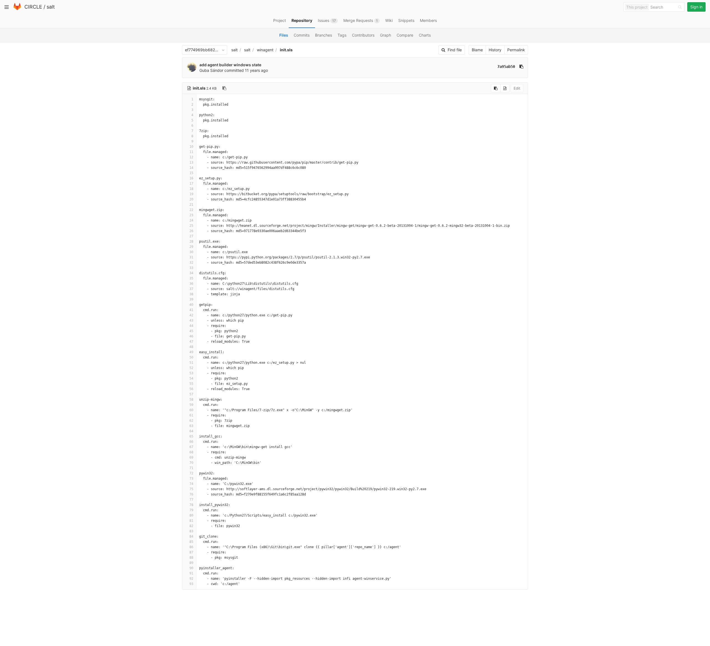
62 (191, 421)
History (495, 49)
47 (191, 342)
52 (191, 368)
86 (191, 547)
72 (191, 473)
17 (191, 183)
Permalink (516, 49)
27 (191, 236)
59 (191, 405)
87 (191, 552)
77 (191, 500)
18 (191, 189)
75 (191, 489)
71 (191, 468)
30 (191, 252)
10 (191, 147)
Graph (385, 35)
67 (191, 447)
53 (191, 373)
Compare (405, 35)
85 (191, 542)
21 (191, 205)
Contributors (363, 35)
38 (191, 294)
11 (191, 152)
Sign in (696, 6)
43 (191, 320)
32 (191, 262)
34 (191, 273)
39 (191, 299)
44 (191, 326)
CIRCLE (33, 7)
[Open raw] (504, 88)
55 (191, 384)
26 (191, 231)
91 (191, 573)
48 (191, 347)
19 (191, 194)
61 (191, 415)
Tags (342, 35)
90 (191, 568)
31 (191, 257)
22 (191, 210)
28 (191, 241)
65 (191, 436)
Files (283, 35)
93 (191, 584)
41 (191, 310)
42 (191, 315)
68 (191, 452)
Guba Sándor (211, 70)
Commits (302, 35)
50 (191, 357)
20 (191, 199)
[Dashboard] (17, 9)
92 (191, 579)
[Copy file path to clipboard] (224, 88)
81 (191, 521)
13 (191, 162)
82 (191, 526)
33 (191, 268)
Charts (425, 35)
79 (191, 510)
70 (191, 463)
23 (191, 215)
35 (191, 278)
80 (191, 515)
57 (191, 394)
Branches (323, 35)
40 (191, 305)
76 (191, 494)
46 (191, 336)
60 (191, 410)
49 (191, 352)
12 (191, 157)
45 (191, 331)
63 (191, 426)
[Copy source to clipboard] (496, 88)
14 (191, 168)
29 (191, 247)
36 (191, 284)
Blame (477, 49)
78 (191, 505)
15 (191, 173)
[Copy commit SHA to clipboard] (521, 66)
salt (51, 7)
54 (191, 378)
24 (191, 220)
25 (191, 226)
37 (191, 289)
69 (191, 457)
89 (191, 563)
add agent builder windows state (230, 64)
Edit (517, 88)
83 (191, 531)
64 (191, 431)
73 (191, 478)
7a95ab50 (506, 66)
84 (191, 536)
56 (191, 389)
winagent (265, 49)
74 (191, 484)
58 (191, 399)
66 (191, 442)
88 (191, 557)
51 (191, 363)
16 (191, 178)
